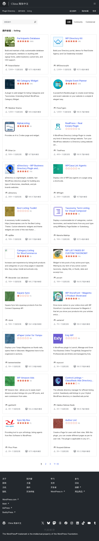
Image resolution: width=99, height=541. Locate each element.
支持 (53, 483)
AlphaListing (23, 123)
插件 (28, 487)
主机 (4, 487)
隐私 (4, 491)
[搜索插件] (35, 22)
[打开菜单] (95, 3)
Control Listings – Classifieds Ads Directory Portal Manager (78, 379)
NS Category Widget (27, 80)
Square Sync (23, 293)
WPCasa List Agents (75, 165)
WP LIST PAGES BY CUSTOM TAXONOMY (76, 251)
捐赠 (78, 487)
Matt (5, 503)
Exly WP (69, 335)
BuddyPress (9, 512)
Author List (71, 420)
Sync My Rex (23, 420)
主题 (28, 483)
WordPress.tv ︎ (58, 491)
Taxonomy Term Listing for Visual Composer (77, 209)
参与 (77, 479)
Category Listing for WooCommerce (27, 251)
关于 (4, 479)
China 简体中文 (14, 523)
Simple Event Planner (76, 80)
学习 (53, 479)
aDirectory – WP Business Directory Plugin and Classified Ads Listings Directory (30, 167)
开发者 (54, 487)
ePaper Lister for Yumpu (29, 335)
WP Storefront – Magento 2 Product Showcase (78, 294)
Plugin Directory (8, 11)
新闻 (4, 483)
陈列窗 (29, 479)
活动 (77, 483)
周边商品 (80, 491)
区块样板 (30, 491)
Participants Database (28, 38)
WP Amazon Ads (25, 377)
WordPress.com (10, 499)
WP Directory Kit (73, 38)
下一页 (56, 464)
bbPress (7, 508)
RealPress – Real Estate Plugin (73, 124)
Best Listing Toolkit (27, 208)
